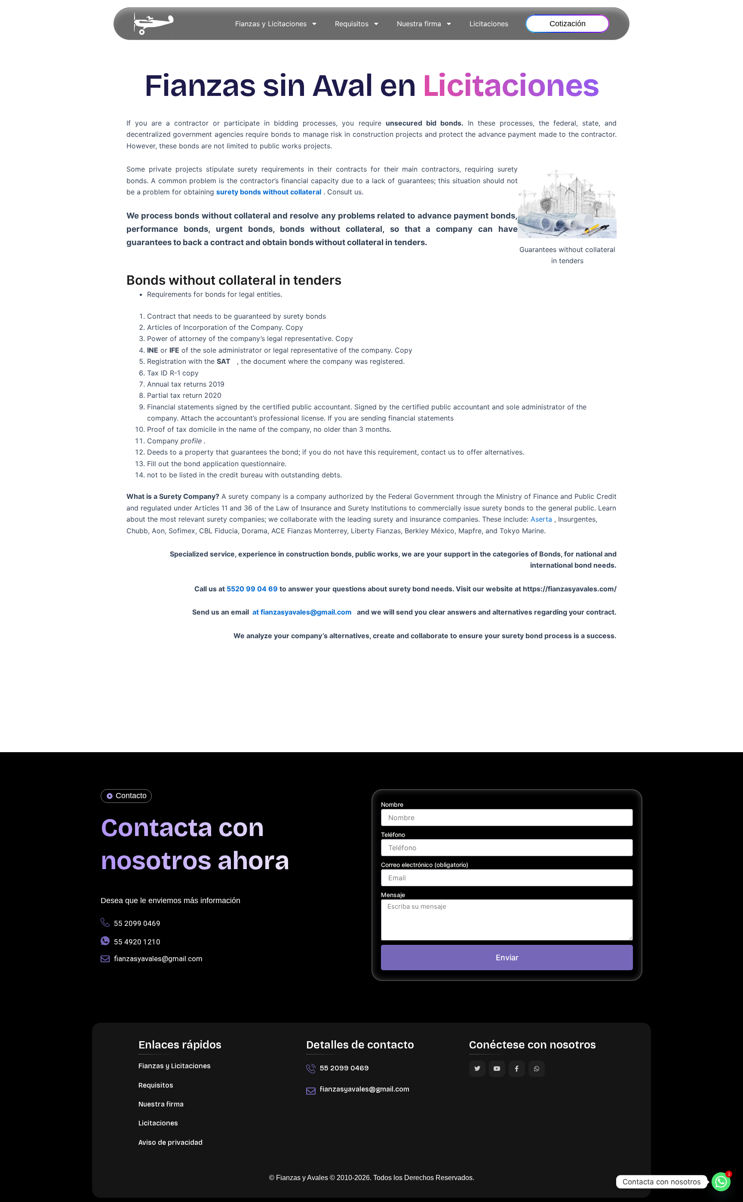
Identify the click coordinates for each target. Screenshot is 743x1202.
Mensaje (393, 894)
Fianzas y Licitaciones (271, 23)
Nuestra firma (419, 23)
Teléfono (393, 834)
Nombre (392, 804)
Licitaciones (489, 23)
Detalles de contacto (360, 1045)
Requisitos (351, 23)
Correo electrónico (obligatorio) (424, 864)
